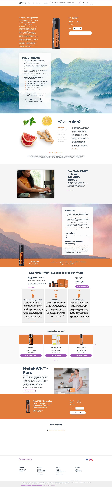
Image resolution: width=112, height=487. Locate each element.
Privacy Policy (53, 485)
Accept (26, 485)
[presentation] (95, 345)
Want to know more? (46, 485)
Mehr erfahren (70, 190)
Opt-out (36, 485)
